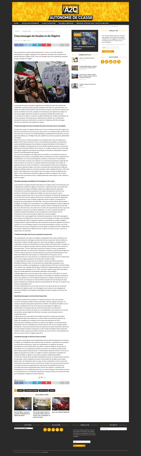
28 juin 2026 (82, 87)
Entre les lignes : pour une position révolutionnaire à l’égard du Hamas (22, 413)
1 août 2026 (82, 59)
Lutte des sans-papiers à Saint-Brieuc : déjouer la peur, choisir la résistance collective (88, 76)
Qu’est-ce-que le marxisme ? (87, 58)
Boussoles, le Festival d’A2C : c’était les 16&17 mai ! (92, 23)
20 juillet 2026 (83, 69)
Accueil (16, 23)
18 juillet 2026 (83, 79)
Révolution (43, 390)
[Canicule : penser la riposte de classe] (75, 85)
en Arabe (46, 52)
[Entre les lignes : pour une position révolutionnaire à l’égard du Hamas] (23, 403)
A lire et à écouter (48, 23)
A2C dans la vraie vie (65, 23)
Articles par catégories (29, 23)
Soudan (52, 390)
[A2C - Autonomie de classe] (70, 20)
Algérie (20, 390)
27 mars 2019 (19, 40)
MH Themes (45, 452)
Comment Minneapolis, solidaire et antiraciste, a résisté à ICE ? (88, 67)
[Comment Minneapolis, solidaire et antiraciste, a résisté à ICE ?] (75, 68)
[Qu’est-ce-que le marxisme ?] (75, 59)
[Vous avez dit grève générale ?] (61, 403)
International (28, 40)
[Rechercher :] (119, 26)
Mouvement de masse (31, 390)
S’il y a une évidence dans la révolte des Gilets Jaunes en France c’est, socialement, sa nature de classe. (41, 414)
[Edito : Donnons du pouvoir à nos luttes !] (85, 38)
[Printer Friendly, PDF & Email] (41, 377)
